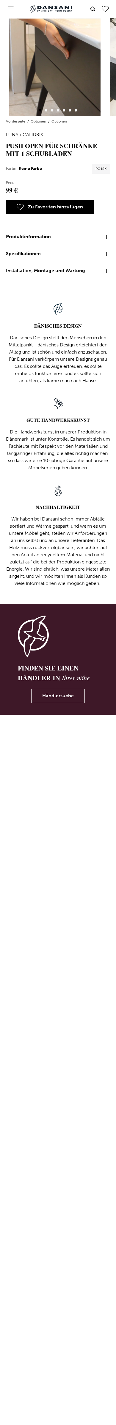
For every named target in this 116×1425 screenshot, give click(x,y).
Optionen (39, 121)
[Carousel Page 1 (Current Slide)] (40, 110)
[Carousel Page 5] (64, 110)
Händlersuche (58, 695)
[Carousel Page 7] (76, 110)
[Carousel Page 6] (70, 110)
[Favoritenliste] (105, 9)
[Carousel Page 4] (58, 110)
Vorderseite (16, 121)
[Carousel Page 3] (52, 110)
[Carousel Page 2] (46, 110)
